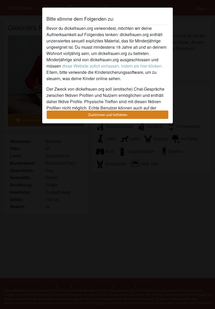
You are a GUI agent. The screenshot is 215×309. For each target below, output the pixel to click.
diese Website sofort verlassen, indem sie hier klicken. (112, 66)
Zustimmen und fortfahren (107, 114)
